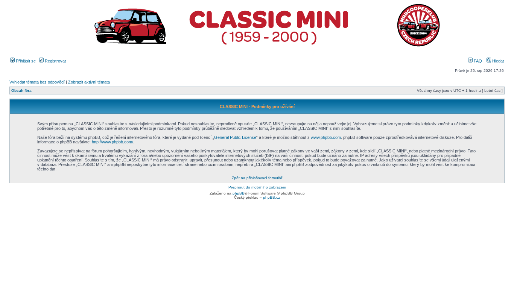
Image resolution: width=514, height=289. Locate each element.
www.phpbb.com (326, 137)
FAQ (477, 61)
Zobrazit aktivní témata (89, 82)
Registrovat (55, 61)
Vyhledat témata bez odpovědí (37, 82)
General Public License (235, 137)
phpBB (239, 193)
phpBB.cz (271, 197)
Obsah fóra (21, 90)
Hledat (497, 61)
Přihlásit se (25, 61)
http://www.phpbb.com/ (112, 142)
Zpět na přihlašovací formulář (257, 178)
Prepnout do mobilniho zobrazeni (257, 187)
